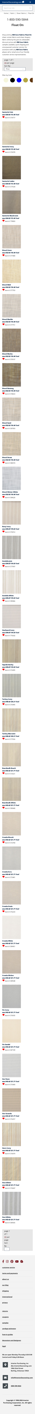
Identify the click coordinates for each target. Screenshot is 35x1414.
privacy (5, 1303)
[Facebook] (3, 1262)
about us (5, 1279)
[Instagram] (7, 1262)
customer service (8, 1267)
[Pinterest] (11, 1262)
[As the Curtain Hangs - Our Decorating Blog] (21, 1262)
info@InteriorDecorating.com (22, 1378)
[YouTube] (17, 1262)
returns (5, 1311)
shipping (5, 1291)
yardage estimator (9, 1329)
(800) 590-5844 (16, 1386)
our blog (5, 1285)
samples (5, 1323)
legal (4, 1346)
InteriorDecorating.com (12, 2)
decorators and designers (11, 1340)
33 (5, 63)
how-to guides (7, 1335)
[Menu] (30, 2)
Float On (31, 13)
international (7, 1297)
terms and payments (10, 1273)
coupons (5, 1317)
